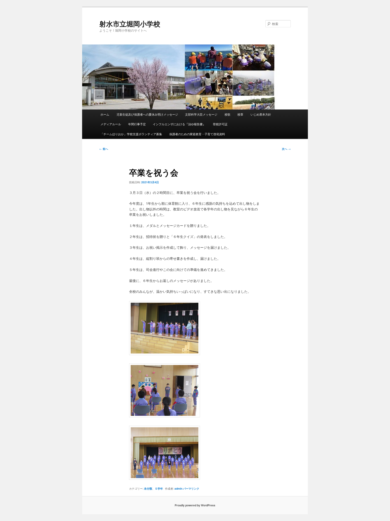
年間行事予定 (137, 124)
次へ (286, 149)
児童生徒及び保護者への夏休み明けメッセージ (147, 114)
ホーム (104, 114)
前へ (103, 149)
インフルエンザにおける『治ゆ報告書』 (179, 124)
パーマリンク (191, 488)
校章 (240, 114)
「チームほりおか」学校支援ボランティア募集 (131, 134)
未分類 (148, 488)
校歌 (227, 114)
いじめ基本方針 (261, 114)
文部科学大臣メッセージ (201, 114)
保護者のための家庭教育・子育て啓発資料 (197, 134)
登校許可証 (220, 124)
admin (178, 488)
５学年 (159, 488)
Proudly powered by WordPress (195, 505)
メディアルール (110, 124)
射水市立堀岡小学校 (129, 23)
